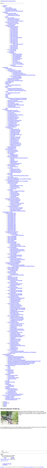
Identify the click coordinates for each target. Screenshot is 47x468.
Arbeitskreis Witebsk (9, 355)
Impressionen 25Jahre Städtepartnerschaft (16, 104)
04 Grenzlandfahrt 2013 (12, 115)
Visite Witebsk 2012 (12, 105)
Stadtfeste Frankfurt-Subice (10, 213)
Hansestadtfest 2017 (12, 216)
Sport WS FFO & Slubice (15, 301)
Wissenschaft (7, 374)
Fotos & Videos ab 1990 (7, 211)
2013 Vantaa (10, 173)
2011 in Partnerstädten (12, 253)
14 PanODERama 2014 (12, 125)
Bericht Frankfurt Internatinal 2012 (14, 78)
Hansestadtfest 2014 (12, 219)
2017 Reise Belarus (14, 234)
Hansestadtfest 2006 (12, 228)
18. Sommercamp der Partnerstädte (17, 274)
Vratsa (6, 96)
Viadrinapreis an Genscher (15, 340)
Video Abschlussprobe (14, 202)
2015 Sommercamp (14, 29)
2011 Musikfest (11, 153)
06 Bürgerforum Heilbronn (13, 118)
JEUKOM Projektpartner (13, 150)
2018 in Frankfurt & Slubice (10, 8)
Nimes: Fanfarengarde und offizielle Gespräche (19, 175)
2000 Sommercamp (14, 40)
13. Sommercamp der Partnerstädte (17, 319)
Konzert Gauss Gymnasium (15, 204)
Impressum (5, 464)
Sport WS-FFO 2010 (14, 141)
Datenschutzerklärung (7, 463)
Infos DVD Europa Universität (16, 208)
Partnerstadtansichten (9, 81)
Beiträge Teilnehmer (14, 166)
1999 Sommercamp (14, 41)
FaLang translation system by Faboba (4, 460)
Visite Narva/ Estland (14, 197)
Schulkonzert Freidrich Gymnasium (17, 203)
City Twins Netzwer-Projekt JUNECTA (15, 20)
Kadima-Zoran (8, 86)
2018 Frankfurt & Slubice (13, 269)
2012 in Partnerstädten (12, 247)
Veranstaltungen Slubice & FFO (14, 92)
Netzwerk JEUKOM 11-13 (10, 149)
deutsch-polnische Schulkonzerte (14, 199)
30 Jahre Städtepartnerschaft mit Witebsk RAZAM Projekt (24, 75)
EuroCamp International (10, 25)
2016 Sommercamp (14, 28)
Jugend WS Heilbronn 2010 (15, 143)
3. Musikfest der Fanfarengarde (16, 320)
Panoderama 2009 (13, 310)
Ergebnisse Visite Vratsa (15, 168)
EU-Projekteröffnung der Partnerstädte (17, 308)
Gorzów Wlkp (8, 82)
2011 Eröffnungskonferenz (13, 151)
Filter (2, 454)
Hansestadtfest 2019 (12, 214)
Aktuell (4, 6)
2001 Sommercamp (14, 39)
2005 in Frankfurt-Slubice (13, 282)
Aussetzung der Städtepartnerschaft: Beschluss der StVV (19, 364)
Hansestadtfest (13, 292)
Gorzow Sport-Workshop (15, 260)
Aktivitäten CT (13, 52)
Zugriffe (12, 457)
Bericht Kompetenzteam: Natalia (16, 185)
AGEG (9, 368)
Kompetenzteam (11, 51)
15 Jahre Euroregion (12, 24)
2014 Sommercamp (14, 30)
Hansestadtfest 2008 (12, 226)
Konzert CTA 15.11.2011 (15, 187)
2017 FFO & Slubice (12, 271)
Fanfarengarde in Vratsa (15, 243)
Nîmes (6, 87)
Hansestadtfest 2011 (12, 223)
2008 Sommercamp (14, 48)
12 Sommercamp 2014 (12, 123)
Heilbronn (7, 83)
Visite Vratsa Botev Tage (15, 251)
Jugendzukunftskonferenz (15, 300)
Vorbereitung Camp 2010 (15, 137)
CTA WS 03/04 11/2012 (12, 183)
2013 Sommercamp (14, 43)
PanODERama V (13, 327)
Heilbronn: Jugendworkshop (15, 261)
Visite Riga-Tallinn (14, 192)
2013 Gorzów (10, 176)
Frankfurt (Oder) (8, 68)
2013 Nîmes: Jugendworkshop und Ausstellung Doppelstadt (19, 178)
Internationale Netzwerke (10, 365)
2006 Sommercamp (14, 34)
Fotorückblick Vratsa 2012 (15, 170)
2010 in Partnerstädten (12, 257)
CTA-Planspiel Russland (15, 194)
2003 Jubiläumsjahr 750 (12, 278)
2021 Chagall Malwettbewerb (11, 399)
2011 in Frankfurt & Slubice (13, 315)
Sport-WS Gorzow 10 (14, 140)
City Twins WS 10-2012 (17, 62)
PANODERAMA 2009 (14, 132)
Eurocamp (7, 380)
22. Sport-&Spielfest (12, 390)
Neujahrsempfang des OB (15, 344)
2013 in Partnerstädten (12, 242)
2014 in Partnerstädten (12, 237)
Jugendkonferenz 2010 (14, 139)
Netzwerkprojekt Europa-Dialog (11, 110)
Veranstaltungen (11, 372)
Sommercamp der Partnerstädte (16, 280)
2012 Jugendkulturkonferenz (13, 164)
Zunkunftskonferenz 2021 (18, 72)
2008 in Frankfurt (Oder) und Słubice (15, 293)
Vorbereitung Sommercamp (15, 304)
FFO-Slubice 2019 (11, 353)
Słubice (6, 91)
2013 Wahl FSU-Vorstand (13, 389)
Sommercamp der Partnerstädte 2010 (17, 298)
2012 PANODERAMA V (13, 156)
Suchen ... (2, 3)
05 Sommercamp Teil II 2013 (13, 117)
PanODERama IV (13, 321)
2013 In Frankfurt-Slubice (13, 331)
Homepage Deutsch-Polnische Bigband (15, 394)
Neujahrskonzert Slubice (15, 333)
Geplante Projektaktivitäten (15, 172)
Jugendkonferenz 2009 (14, 133)
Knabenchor (7, 387)
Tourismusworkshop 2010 (15, 136)
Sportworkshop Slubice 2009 (16, 134)
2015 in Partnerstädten (12, 236)
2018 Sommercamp (14, 27)
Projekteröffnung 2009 (14, 129)
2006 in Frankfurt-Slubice (13, 287)
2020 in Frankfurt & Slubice (15, 76)
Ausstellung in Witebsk (9, 396)
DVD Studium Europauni (13, 375)
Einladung (12, 158)
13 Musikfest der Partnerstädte (14, 124)
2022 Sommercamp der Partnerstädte (17, 264)
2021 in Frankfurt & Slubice (15, 71)
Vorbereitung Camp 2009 (15, 131)
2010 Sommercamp (14, 32)
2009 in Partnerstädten (12, 238)
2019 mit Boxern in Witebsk (13, 103)
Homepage (5, 5)
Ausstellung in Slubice (9, 397)
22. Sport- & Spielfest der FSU (16, 324)
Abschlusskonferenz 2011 (15, 145)
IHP (8, 379)
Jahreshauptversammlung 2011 (14, 18)
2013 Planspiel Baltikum (17, 54)
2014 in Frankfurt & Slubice (13, 343)
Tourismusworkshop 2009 (15, 130)
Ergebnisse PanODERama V (16, 163)
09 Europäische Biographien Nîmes (15, 120)
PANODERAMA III (14, 302)
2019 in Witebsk (8, 7)
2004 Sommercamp (14, 36)
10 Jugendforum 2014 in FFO (13, 121)
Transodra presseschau (9, 386)
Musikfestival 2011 (14, 154)
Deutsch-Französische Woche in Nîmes (17, 246)
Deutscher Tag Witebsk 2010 (15, 258)
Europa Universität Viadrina (10, 13)
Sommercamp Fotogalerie (15, 306)
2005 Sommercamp (14, 35)
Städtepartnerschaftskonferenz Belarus (17, 345)
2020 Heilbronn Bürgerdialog (11, 9)
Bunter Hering (13, 281)
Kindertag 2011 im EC (5, 459)
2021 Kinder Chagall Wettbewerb (19, 73)
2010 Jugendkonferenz (17, 56)
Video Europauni (11, 376)
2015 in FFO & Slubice (12, 349)
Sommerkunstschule (14, 347)
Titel (5, 457)
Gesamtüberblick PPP (12, 147)
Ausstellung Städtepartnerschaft (14, 107)
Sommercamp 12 (13, 326)
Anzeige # (3, 452)
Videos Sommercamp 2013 (18, 44)
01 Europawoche (11, 112)
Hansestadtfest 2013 (12, 220)
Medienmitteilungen (14, 161)
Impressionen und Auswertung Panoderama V (19, 157)
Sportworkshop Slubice (14, 313)
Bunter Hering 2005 (12, 229)
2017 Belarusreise (11, 102)
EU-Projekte (5, 109)
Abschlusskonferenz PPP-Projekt (16, 316)
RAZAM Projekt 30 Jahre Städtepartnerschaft (17, 359)
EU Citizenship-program (10, 381)
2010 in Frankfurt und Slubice (13, 296)
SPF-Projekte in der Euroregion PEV (12, 198)
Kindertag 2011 (13, 50)
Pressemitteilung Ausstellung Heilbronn (18, 210)
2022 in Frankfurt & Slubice (13, 263)
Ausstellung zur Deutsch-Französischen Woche (17, 90)
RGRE (9, 367)
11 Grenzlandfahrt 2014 (12, 122)
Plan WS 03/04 (13, 184)
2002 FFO (10, 276)
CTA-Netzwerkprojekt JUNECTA (12, 179)
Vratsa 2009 (12, 135)
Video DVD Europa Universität (16, 207)
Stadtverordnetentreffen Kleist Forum (17, 335)
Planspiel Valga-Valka (14, 193)
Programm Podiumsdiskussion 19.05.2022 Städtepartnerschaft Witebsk (21, 362)
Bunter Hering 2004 (12, 230)
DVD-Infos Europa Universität (14, 15)
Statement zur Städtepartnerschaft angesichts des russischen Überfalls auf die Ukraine (24, 361)
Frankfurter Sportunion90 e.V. (11, 388)
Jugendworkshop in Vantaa (15, 245)
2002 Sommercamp (14, 38)
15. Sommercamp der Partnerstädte (17, 351)
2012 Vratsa (15, 60)
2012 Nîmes (10, 174)
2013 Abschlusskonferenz (13, 177)
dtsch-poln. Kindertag (12, 49)
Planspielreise (10, 189)
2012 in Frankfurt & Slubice (13, 322)
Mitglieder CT (13, 65)
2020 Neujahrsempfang (17, 77)
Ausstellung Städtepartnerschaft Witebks (15, 356)
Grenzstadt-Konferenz (14, 186)
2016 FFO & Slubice (12, 272)
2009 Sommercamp (14, 47)
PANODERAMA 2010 (14, 142)
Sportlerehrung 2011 (12, 391)
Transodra (7, 383)
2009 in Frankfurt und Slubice (13, 303)
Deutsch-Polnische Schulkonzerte (16, 329)
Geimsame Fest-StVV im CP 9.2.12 (17, 323)
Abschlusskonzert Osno (14, 205)
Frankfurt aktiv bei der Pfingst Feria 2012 (16, 89)
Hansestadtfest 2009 (12, 225)
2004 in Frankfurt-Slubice (13, 279)
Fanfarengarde (8, 384)
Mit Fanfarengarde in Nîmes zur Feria (17, 250)
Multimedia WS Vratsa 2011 (15, 144)
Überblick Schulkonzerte (15, 200)
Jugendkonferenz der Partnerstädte (17, 311)
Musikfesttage (13, 337)
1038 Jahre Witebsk (14, 252)
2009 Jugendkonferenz (17, 55)
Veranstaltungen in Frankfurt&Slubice (12, 262)
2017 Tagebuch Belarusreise (18, 235)
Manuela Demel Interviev (18, 66)
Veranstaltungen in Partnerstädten (11, 231)
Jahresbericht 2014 (11, 69)
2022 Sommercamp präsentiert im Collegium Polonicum (23, 266)
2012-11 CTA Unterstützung (18, 64)
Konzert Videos (13, 188)
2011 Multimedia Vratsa (17, 58)
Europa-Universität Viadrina (13, 377)
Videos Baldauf (13, 196)
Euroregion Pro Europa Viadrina (11, 22)
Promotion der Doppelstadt (13, 206)
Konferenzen (10, 128)
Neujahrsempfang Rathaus (15, 334)
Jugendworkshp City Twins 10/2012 (17, 330)
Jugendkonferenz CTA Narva (16, 256)
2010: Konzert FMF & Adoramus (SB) (15, 101)
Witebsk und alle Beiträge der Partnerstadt (18, 99)
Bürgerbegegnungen (12, 146)
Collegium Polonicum (12, 378)
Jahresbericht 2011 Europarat (13, 79)
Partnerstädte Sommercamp (13, 26)
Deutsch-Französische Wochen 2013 (15, 88)
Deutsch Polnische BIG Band (11, 393)
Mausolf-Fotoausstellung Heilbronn (17, 249)
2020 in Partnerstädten (12, 241)
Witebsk (7, 97)
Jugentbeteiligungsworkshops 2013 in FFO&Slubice (18, 181)
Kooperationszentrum (9, 369)
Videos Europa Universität (13, 14)
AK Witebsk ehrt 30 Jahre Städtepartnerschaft (14, 11)
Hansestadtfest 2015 (12, 218)
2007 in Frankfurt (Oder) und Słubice (15, 290)
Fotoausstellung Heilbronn (15, 209)
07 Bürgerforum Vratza (12, 119)
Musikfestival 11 (11, 385)
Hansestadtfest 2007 (12, 227)
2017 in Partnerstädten (12, 232)
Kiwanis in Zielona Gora (15, 341)
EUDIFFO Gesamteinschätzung (14, 111)
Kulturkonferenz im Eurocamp (16, 325)
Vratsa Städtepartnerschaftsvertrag (16, 314)
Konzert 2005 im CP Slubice (13, 19)
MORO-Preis (10, 370)
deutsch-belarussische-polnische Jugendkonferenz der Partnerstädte (23, 352)
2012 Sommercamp (14, 45)
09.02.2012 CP (11, 373)
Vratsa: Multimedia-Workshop (16, 255)
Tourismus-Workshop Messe (15, 299)
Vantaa (6, 94)
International (5, 12)
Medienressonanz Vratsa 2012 (16, 171)
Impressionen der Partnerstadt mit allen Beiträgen (17, 98)
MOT (9, 366)
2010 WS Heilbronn (17, 57)
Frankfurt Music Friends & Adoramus (17, 259)
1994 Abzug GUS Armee (13, 277)
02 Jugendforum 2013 (12, 113)
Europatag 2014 (13, 346)
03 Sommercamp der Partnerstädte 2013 (15, 114)
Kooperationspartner (7, 354)
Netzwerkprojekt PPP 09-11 (10, 126)
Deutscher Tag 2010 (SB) (13, 100)
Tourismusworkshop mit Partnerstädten (17, 309)
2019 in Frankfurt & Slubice (13, 268)
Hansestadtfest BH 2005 (15, 284)
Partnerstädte (5, 67)
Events (6, 16)
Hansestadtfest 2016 (12, 217)
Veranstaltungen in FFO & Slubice (14, 70)
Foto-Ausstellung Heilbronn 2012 (14, 85)
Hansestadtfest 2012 (12, 221)
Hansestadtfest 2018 (12, 215)
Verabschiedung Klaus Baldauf (16, 336)
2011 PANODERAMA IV (13, 155)
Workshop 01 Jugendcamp (13, 182)
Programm (12, 160)
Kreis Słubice (8, 93)
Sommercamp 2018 (14, 270)
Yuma (6, 108)
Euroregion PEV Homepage (13, 23)
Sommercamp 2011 (16, 59)
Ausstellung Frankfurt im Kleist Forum (12, 398)
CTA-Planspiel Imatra (14, 195)
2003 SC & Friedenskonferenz (16, 37)
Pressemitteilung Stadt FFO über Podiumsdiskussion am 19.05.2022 (21, 363)
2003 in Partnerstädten (12, 239)
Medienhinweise (13, 162)
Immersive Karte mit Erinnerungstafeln (15, 80)
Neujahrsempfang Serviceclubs (16, 332)
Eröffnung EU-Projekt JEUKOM (16, 317)
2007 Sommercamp (14, 33)
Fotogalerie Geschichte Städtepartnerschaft (16, 357)
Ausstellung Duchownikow (15, 338)
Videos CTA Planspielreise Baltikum (17, 190)
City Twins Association (9, 17)
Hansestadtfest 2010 (12, 224)
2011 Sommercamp (14, 46)
